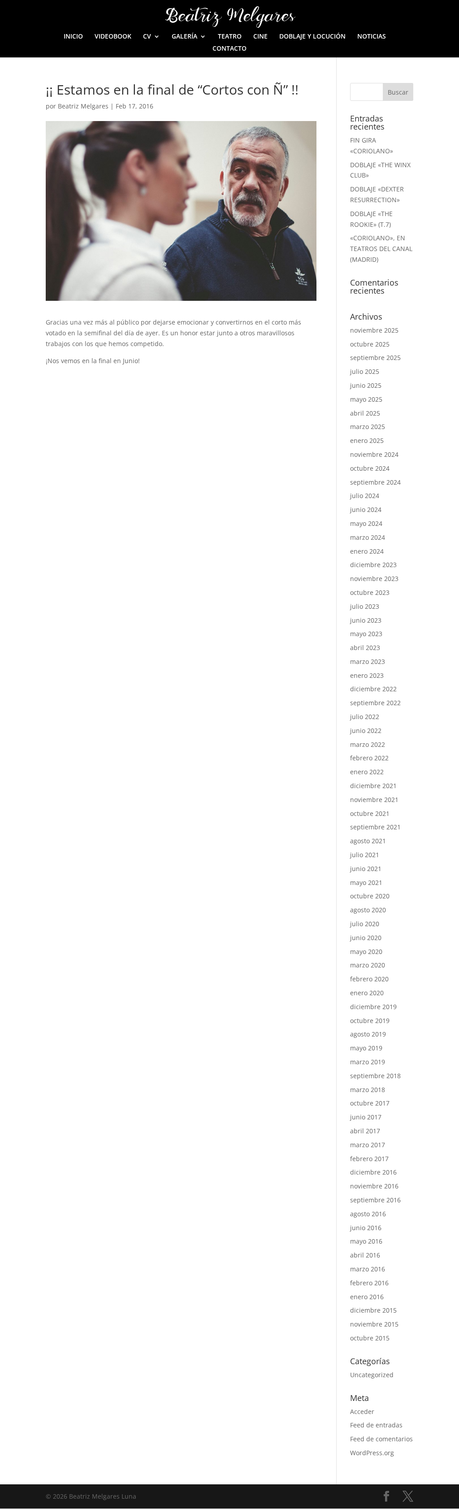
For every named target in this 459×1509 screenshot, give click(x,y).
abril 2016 (365, 1255)
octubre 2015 (370, 1338)
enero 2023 (367, 675)
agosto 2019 (368, 1034)
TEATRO (230, 36)
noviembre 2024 (374, 454)
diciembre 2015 (373, 1310)
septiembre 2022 (375, 702)
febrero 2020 (369, 979)
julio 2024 (364, 495)
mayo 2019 (366, 1048)
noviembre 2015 (374, 1324)
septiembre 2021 (375, 827)
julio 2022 (364, 716)
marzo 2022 (367, 744)
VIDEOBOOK (113, 36)
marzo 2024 (367, 537)
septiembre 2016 (375, 1200)
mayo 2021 (366, 882)
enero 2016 (367, 1296)
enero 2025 (367, 440)
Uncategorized (372, 1374)
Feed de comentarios (381, 1439)
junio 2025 (365, 385)
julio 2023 (364, 606)
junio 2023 (365, 620)
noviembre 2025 (374, 330)
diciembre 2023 (373, 564)
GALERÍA (184, 36)
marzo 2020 (367, 965)
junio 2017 (365, 1117)
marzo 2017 (367, 1144)
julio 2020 (364, 923)
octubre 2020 (370, 896)
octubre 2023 (370, 592)
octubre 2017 (370, 1103)
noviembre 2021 (374, 799)
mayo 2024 (366, 523)
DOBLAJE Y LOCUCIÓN (312, 36)
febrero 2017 (369, 1158)
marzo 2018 (367, 1089)
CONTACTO (229, 48)
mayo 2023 (366, 633)
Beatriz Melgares (83, 106)
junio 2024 (365, 509)
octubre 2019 (370, 1020)
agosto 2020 (368, 910)
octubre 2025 (370, 344)
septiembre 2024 (375, 482)
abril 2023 (365, 647)
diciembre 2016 (373, 1172)
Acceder (362, 1411)
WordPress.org (372, 1452)
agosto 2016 (368, 1214)
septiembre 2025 (375, 357)
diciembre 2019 (373, 1006)
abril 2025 (365, 413)
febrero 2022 (369, 758)
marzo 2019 (367, 1062)
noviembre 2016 (374, 1186)
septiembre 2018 (375, 1075)
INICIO (73, 36)
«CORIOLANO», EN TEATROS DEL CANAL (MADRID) (381, 249)
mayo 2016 (366, 1241)
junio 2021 (365, 868)
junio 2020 (365, 937)
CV (147, 36)
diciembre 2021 (373, 785)
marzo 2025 (367, 426)
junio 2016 (365, 1227)
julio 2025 (364, 371)
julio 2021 (364, 854)
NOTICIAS (371, 36)
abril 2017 (365, 1131)
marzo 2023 (367, 661)
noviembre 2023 (374, 578)
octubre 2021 (370, 813)
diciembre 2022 (373, 689)
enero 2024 (367, 551)
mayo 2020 (366, 951)
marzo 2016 (367, 1269)
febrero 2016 (369, 1283)
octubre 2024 (370, 468)
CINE (260, 36)
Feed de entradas (376, 1425)
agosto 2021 (368, 841)
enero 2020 (367, 993)
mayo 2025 (366, 399)
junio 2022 (365, 730)
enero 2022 (367, 772)
